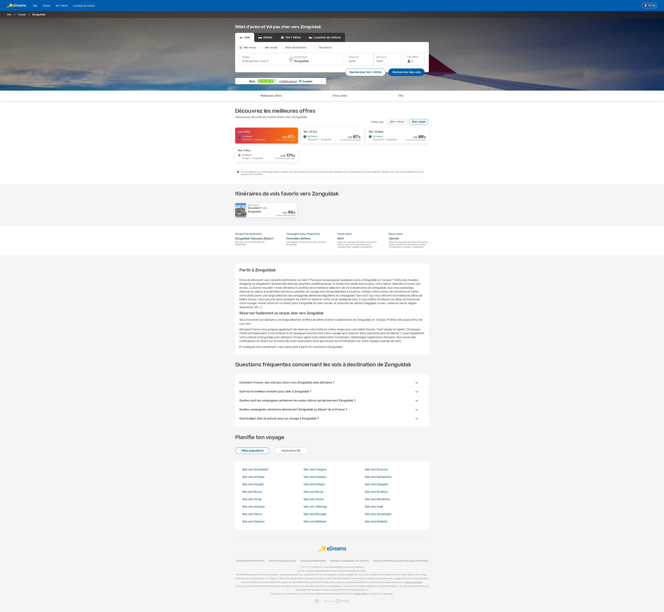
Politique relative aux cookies (282, 560)
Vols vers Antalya (253, 477)
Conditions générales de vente (250, 560)
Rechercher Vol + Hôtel (365, 72)
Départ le (354, 57)
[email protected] (414, 582)
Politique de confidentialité (313, 560)
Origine (246, 57)
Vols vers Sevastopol (378, 514)
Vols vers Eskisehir (376, 484)
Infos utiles (340, 95)
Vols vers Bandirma (377, 499)
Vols (35, 5)
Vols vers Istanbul (314, 477)
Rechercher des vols (407, 72)
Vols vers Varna (252, 514)
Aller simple (419, 121)
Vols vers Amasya (253, 506)
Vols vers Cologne (314, 469)
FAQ (400, 95)
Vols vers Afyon (313, 499)
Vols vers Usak (374, 506)
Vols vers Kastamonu (378, 477)
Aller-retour (397, 121)
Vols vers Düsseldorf (255, 469)
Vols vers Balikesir (314, 521)
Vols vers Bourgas (314, 514)
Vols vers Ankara (314, 484)
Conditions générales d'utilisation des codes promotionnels (400, 560)
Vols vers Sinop (251, 499)
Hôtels (46, 5)
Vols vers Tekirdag (315, 506)
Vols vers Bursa (252, 491)
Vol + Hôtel (62, 5)
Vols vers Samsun (253, 521)
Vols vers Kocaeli (252, 484)
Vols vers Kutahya (376, 491)
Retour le (381, 57)
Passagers (412, 56)
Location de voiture (84, 5)
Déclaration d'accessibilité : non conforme (349, 560)
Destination (300, 57)
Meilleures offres (271, 95)
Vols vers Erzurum (376, 469)
